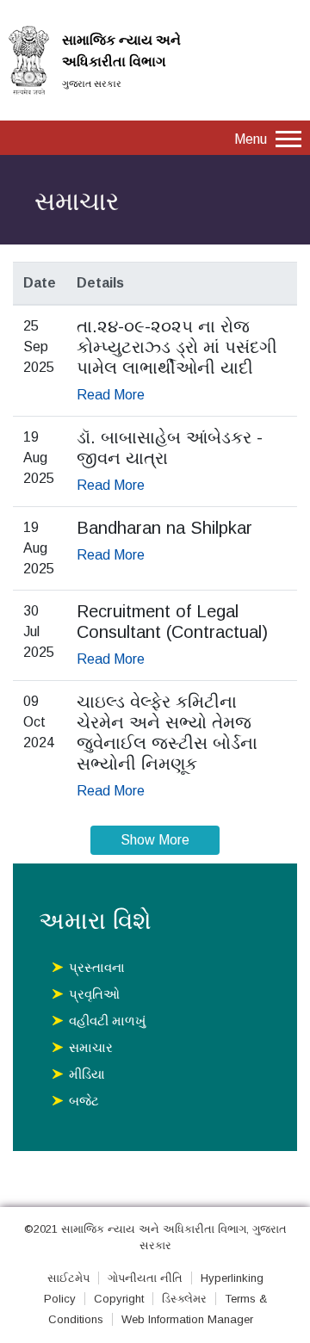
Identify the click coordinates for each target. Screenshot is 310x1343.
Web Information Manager (187, 1319)
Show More (155, 839)
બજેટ (84, 1100)
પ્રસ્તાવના (97, 967)
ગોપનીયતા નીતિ (145, 1278)
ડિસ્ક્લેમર (184, 1298)
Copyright (119, 1298)
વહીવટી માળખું (107, 1020)
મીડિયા (87, 1074)
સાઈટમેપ (68, 1278)
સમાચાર (91, 1047)
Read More (111, 394)
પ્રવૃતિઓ (94, 994)
